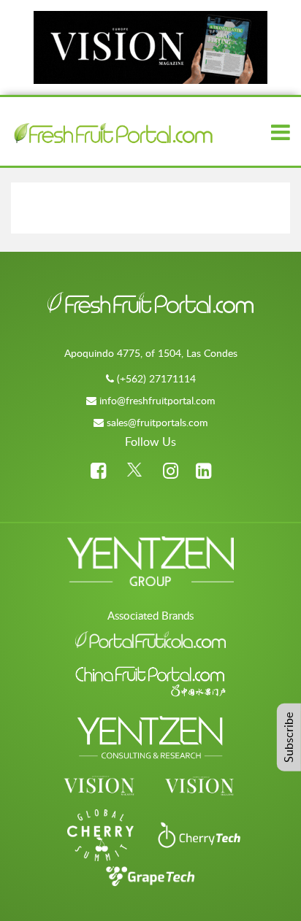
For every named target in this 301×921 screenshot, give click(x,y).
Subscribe (289, 737)
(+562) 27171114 (156, 378)
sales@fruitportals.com (157, 422)
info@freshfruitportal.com (157, 400)
